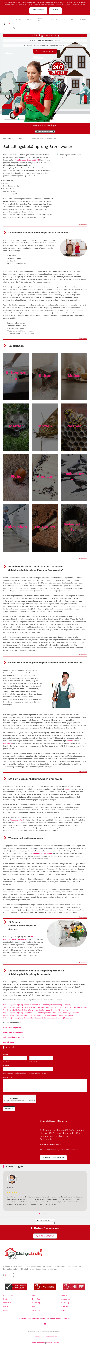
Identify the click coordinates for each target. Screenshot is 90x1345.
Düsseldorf (36, 1299)
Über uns (40, 20)
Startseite (7, 138)
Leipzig (64, 1295)
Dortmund (7, 1306)
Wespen (74, 426)
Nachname (33, 1061)
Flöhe (16, 476)
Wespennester (16, 820)
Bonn (34, 1306)
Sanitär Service (9, 1042)
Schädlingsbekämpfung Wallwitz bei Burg (48, 1007)
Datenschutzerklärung (78, 4)
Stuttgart (36, 1310)
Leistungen (52, 19)
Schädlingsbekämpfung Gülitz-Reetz (25, 1015)
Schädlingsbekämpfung (23, 19)
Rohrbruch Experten (12, 1028)
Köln (34, 1295)
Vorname (6, 1061)
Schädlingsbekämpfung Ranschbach (57, 1015)
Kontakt (83, 19)
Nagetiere (7, 743)
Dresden (64, 1306)
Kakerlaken (16, 527)
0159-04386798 (52, 1144)
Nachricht (8, 1077)
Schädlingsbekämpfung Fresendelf (58, 1018)
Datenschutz (51, 1337)
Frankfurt (7, 1303)
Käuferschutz (68, 19)
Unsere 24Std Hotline (53, 1157)
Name (6, 1054)
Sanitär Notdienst (38, 1343)
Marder (16, 426)
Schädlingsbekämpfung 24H (26, 160)
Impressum (39, 1337)
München (65, 1310)
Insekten (71, 741)
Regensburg (8, 1295)
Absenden (9, 1109)
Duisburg (36, 1303)
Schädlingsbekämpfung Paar (49, 1013)
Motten (45, 426)
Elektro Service (52, 1343)
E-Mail (6, 1066)
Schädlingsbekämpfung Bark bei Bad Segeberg (23, 1018)
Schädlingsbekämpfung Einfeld (16, 1007)
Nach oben (83, 225)
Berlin (5, 1299)
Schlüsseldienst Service (13, 1037)
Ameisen (45, 476)
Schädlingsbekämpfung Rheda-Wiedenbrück (22, 1005)
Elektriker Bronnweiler (13, 1032)
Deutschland (19, 138)
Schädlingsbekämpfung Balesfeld (56, 1005)
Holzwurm (45, 527)
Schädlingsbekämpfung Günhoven (53, 1010)
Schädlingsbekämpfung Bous (25, 1010)
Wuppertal (65, 1299)
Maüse (74, 375)
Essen (5, 1310)
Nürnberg (65, 1303)
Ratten (45, 375)
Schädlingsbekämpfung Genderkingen (19, 1013)
